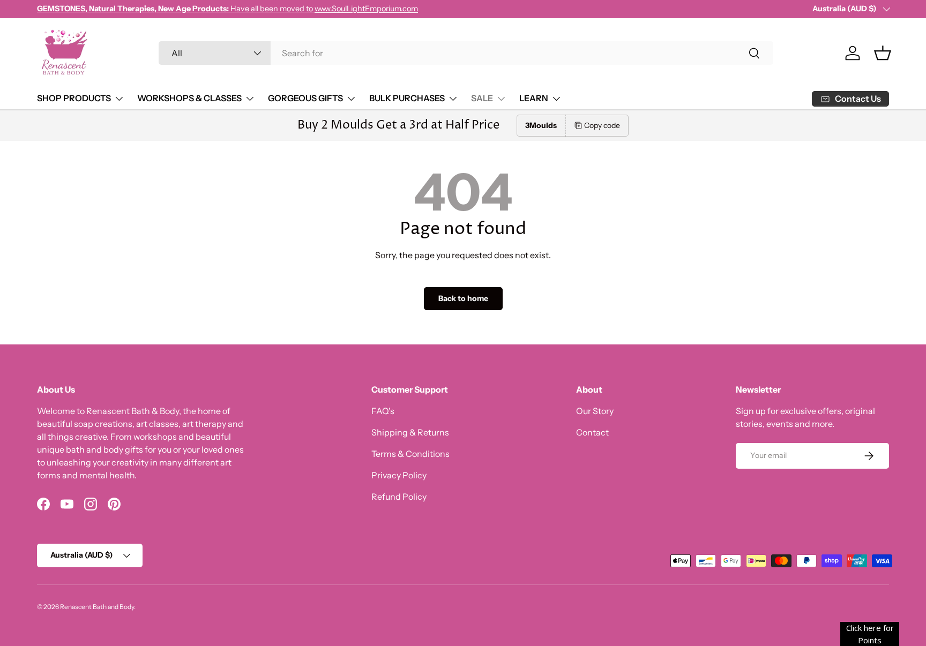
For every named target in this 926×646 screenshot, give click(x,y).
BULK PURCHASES (407, 98)
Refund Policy (399, 496)
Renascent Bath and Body (97, 607)
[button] (882, 53)
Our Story (595, 410)
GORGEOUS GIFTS (305, 98)
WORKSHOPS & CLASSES (189, 98)
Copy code (602, 125)
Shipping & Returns (410, 432)
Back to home (463, 298)
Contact (592, 432)
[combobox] (466, 53)
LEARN (533, 98)
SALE (482, 98)
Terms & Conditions (410, 453)
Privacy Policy (399, 475)
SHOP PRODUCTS (74, 98)
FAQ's (382, 410)
